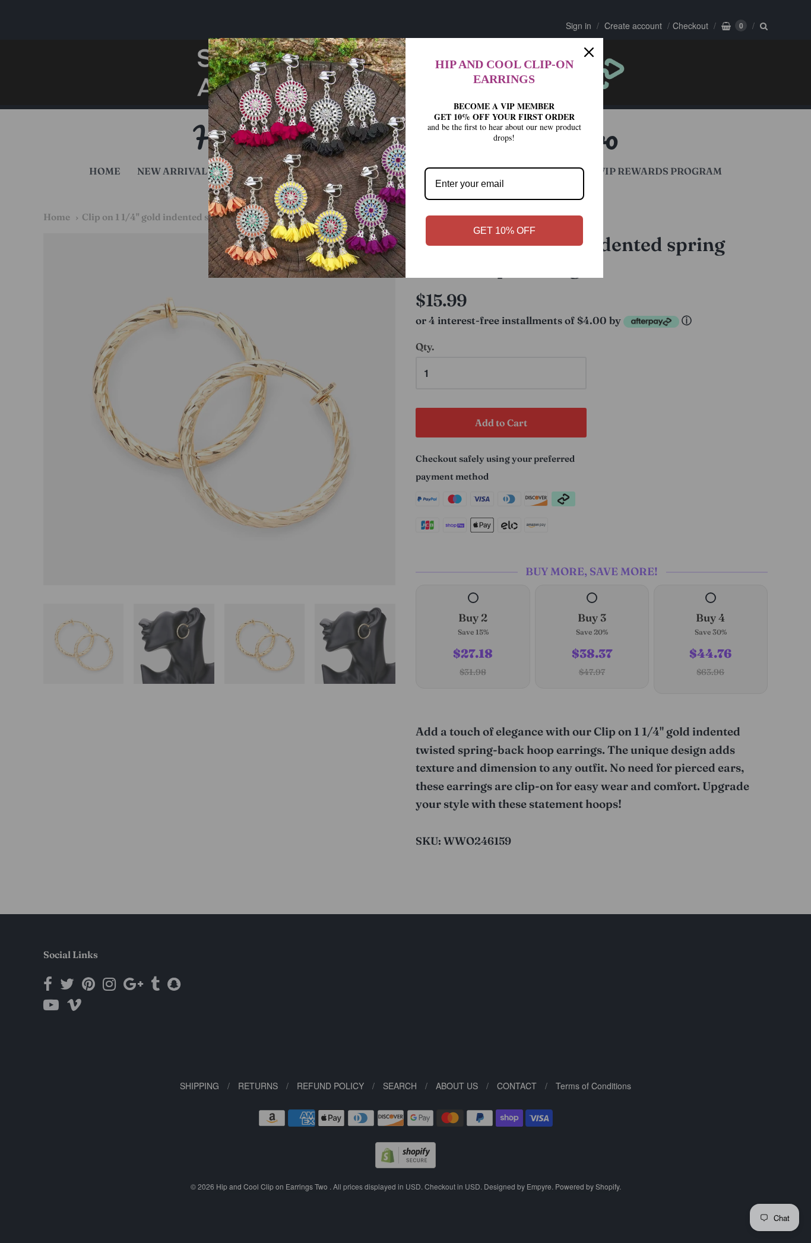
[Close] (589, 52)
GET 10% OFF (504, 231)
